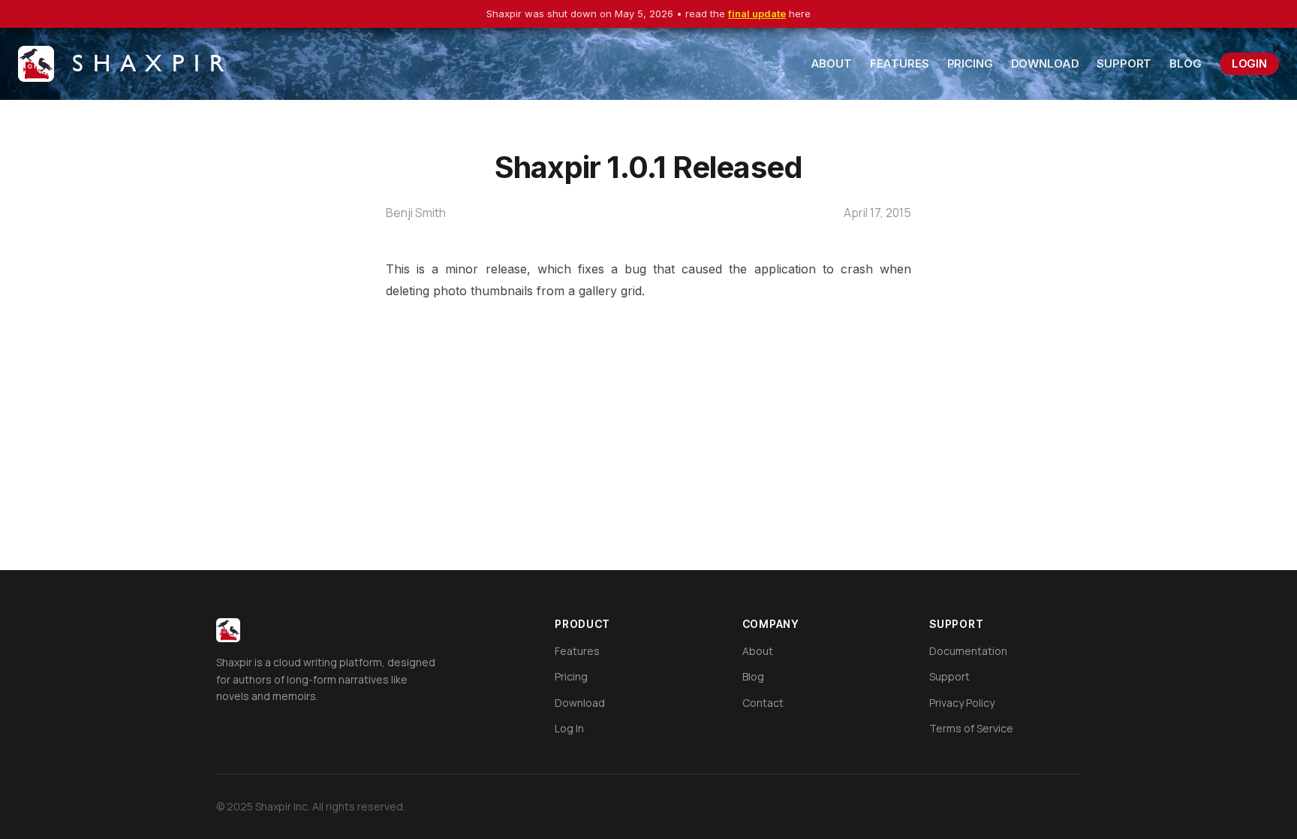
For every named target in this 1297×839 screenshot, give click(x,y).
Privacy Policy (962, 703)
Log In (569, 728)
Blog (1185, 63)
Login (1249, 63)
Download (1045, 63)
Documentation (968, 651)
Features (899, 63)
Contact (763, 703)
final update (757, 14)
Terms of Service (971, 728)
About (831, 63)
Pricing (970, 63)
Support (1124, 63)
